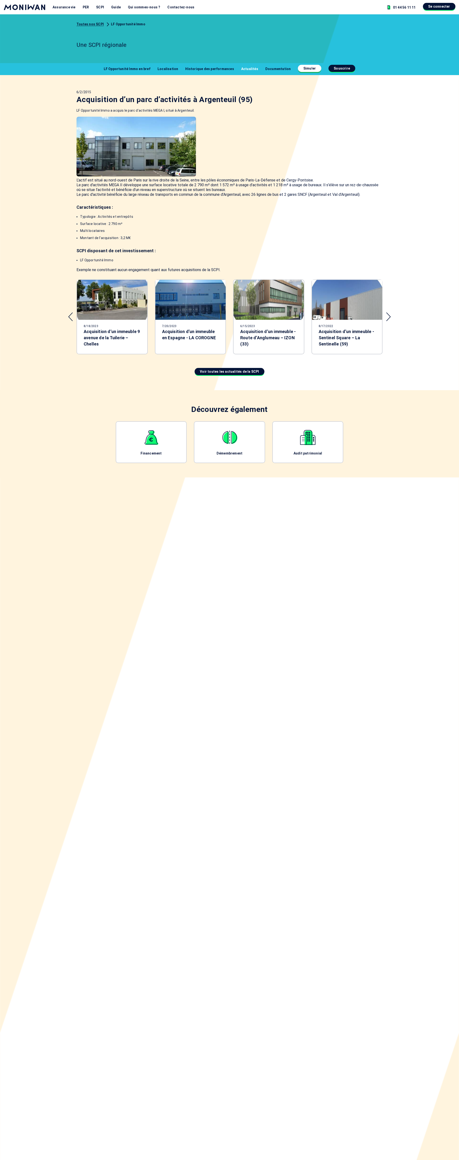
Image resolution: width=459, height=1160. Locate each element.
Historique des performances (209, 69)
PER (86, 7)
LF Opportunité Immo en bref (127, 69)
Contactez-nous (180, 7)
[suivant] (388, 317)
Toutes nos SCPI (90, 24)
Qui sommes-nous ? (144, 7)
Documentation (278, 69)
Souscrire (342, 68)
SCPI (100, 7)
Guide (116, 7)
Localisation (168, 69)
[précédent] (70, 317)
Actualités (249, 69)
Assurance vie (64, 7)
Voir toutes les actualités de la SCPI (229, 371)
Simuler (309, 68)
